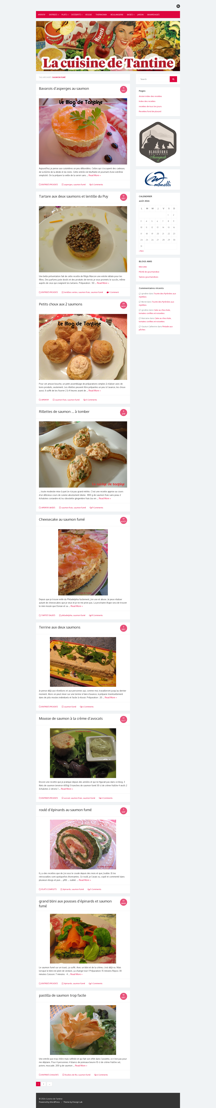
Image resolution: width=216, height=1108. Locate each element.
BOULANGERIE (117, 14)
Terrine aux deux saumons (59, 627)
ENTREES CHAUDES (49, 1075)
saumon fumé (79, 184)
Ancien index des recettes (150, 96)
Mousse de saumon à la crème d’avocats (71, 718)
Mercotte (143, 267)
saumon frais (84, 292)
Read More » (95, 175)
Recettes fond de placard (150, 111)
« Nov (141, 251)
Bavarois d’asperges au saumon (64, 88)
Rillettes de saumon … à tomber (64, 411)
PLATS (64, 14)
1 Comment (114, 292)
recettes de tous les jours (150, 106)
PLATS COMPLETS (49, 889)
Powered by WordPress (49, 1102)
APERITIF (41, 14)
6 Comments (88, 706)
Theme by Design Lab (72, 1102)
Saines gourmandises (148, 277)
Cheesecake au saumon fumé (62, 519)
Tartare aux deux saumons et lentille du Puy (73, 196)
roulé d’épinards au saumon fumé (65, 809)
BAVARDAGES (153, 14)
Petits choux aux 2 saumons (60, 304)
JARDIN (140, 14)
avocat (67, 798)
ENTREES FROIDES (49, 184)
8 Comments (97, 615)
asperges (68, 184)
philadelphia (66, 615)
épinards (67, 889)
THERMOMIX (101, 14)
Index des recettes (147, 101)
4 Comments (107, 798)
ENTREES (53, 14)
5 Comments (97, 184)
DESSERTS (76, 14)
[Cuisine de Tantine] (108, 46)
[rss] (178, 6)
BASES (130, 14)
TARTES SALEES (48, 615)
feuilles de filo (71, 1075)
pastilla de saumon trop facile (62, 995)
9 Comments (97, 507)
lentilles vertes (71, 292)
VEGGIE (88, 14)
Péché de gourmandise (149, 272)
